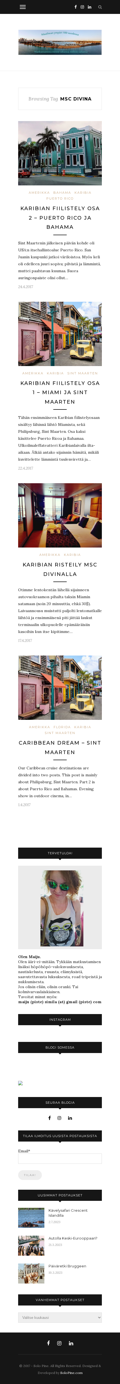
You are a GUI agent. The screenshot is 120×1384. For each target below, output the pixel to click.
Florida (62, 727)
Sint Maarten (82, 373)
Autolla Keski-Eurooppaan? (73, 1238)
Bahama (62, 193)
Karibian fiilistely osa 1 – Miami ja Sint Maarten (60, 392)
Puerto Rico (60, 198)
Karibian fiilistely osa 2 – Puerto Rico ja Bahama (60, 217)
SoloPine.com (71, 1373)
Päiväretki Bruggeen (67, 1266)
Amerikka (39, 193)
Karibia (83, 193)
